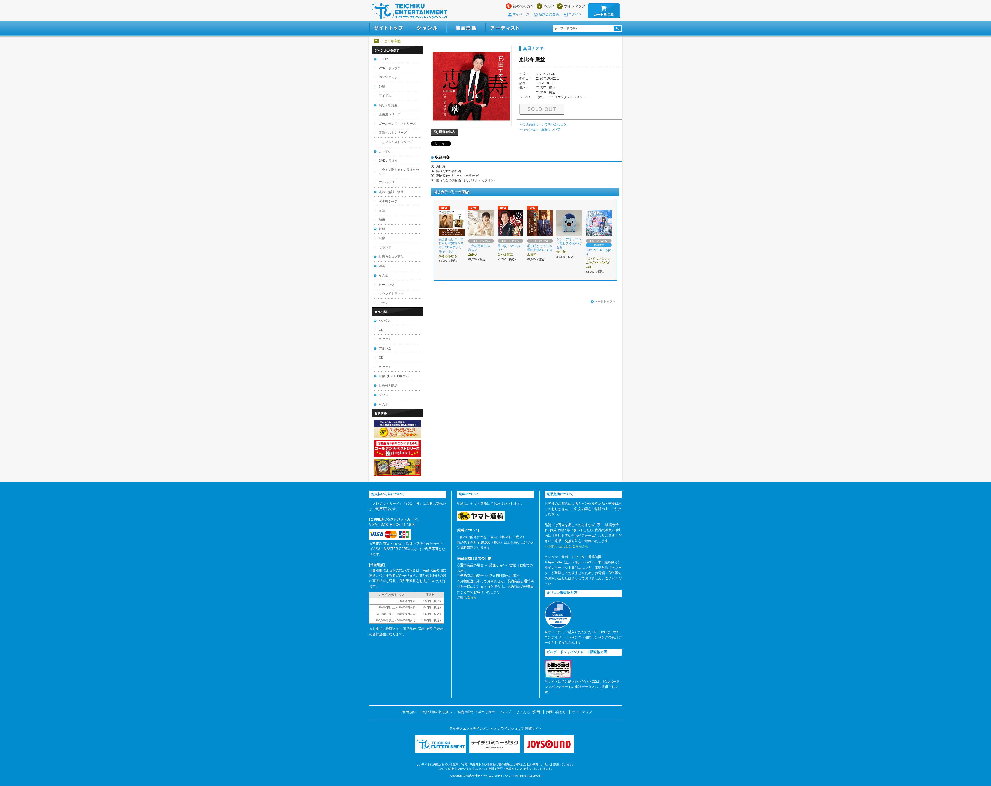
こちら (472, 597)
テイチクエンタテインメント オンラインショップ (409, 11)
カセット (385, 339)
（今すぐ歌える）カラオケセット (399, 171)
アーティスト (504, 28)
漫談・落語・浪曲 (391, 192)
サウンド (385, 247)
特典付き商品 (388, 385)
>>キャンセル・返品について (539, 129)
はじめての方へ (520, 6)
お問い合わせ (556, 712)
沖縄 (382, 87)
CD (381, 330)
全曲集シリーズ (390, 114)
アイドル (385, 96)
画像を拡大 (444, 132)
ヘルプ (545, 6)
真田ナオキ (533, 48)
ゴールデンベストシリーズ (397, 123)
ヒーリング (386, 285)
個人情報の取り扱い (437, 712)
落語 (382, 210)
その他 (383, 275)
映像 (382, 238)
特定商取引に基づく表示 (476, 712)
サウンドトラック (391, 294)
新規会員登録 (549, 14)
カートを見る (604, 10)
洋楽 (382, 266)
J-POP (383, 59)
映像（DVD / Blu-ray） (394, 376)
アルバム (385, 348)
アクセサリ (386, 182)
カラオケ (385, 151)
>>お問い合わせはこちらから (567, 546)
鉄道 (382, 229)
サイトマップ (571, 6)
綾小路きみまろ (390, 201)
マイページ (521, 14)
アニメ (383, 303)
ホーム (376, 41)
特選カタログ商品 (391, 256)
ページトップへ (603, 301)
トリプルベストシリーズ (396, 142)
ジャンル (427, 28)
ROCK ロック (388, 77)
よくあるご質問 (528, 712)
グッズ (383, 395)
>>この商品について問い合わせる (542, 124)
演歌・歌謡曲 (388, 105)
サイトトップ (388, 28)
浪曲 (382, 219)
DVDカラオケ (388, 160)
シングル (385, 320)
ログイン (575, 14)
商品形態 (466, 28)
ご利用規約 (407, 712)
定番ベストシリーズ (393, 132)
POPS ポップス (390, 68)
